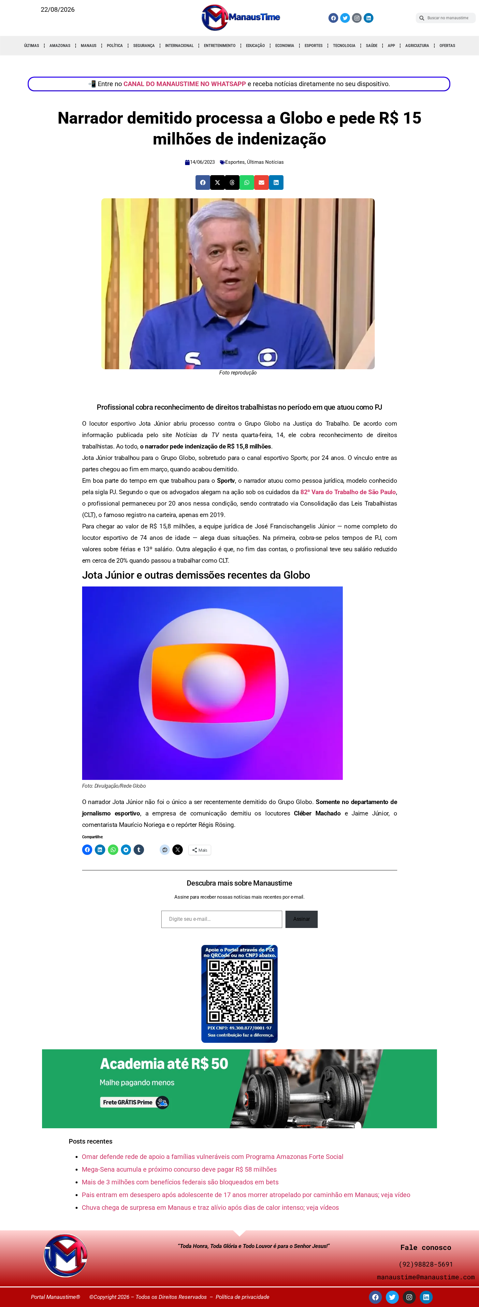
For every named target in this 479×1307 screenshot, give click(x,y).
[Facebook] (333, 18)
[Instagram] (409, 1297)
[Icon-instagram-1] (357, 18)
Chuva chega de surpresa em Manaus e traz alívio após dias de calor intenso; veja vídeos (210, 1207)
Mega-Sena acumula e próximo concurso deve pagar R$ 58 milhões (179, 1169)
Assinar (301, 919)
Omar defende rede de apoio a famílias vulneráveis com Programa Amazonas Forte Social (212, 1157)
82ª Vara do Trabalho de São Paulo (347, 492)
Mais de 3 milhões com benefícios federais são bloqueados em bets (180, 1182)
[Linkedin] (368, 18)
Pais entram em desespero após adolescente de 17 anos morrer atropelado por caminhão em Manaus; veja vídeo (246, 1195)
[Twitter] (345, 18)
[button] (203, 182)
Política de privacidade (242, 1297)
